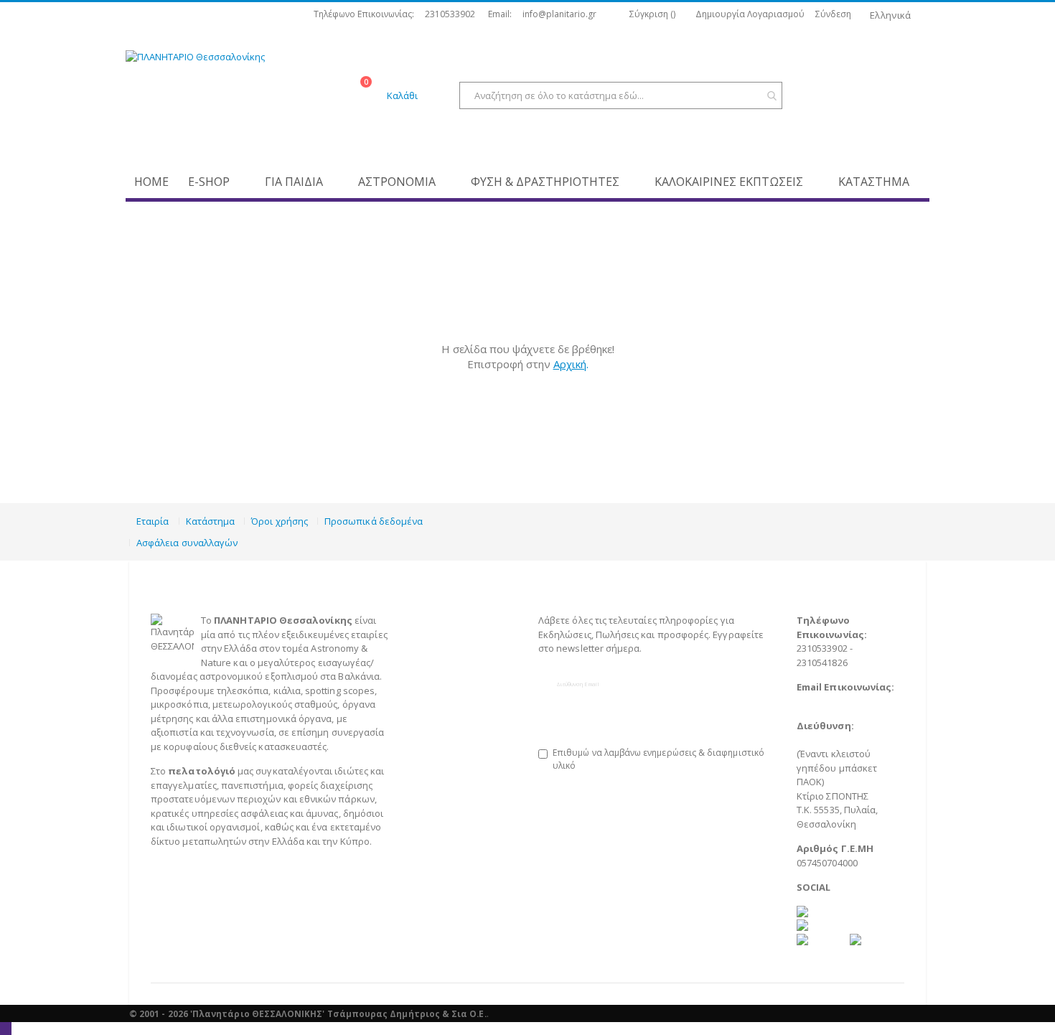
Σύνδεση (833, 14)
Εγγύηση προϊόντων (454, 676)
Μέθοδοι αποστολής (454, 634)
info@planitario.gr (559, 14)
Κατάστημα (210, 521)
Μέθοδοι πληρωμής (453, 620)
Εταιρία (152, 521)
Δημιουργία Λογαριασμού (750, 14)
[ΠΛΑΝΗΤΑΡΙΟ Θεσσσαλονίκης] (240, 97)
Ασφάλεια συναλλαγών (187, 542)
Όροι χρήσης (279, 521)
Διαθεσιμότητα (442, 648)
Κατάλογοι (432, 690)
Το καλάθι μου (440, 704)
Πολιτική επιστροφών (457, 662)
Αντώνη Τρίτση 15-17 (847, 740)
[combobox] (620, 95)
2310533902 (450, 14)
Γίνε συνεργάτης (455, 746)
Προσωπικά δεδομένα (373, 521)
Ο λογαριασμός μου (452, 718)
